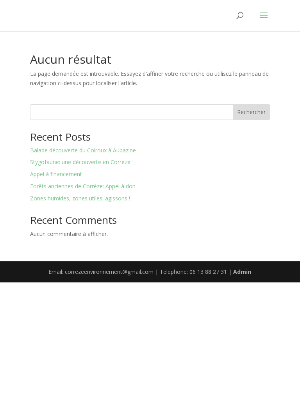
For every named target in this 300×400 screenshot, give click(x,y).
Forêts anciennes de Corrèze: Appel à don (83, 186)
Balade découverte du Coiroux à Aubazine (83, 150)
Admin (242, 271)
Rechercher (251, 112)
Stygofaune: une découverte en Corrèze (80, 162)
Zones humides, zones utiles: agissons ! (80, 198)
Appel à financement (56, 174)
